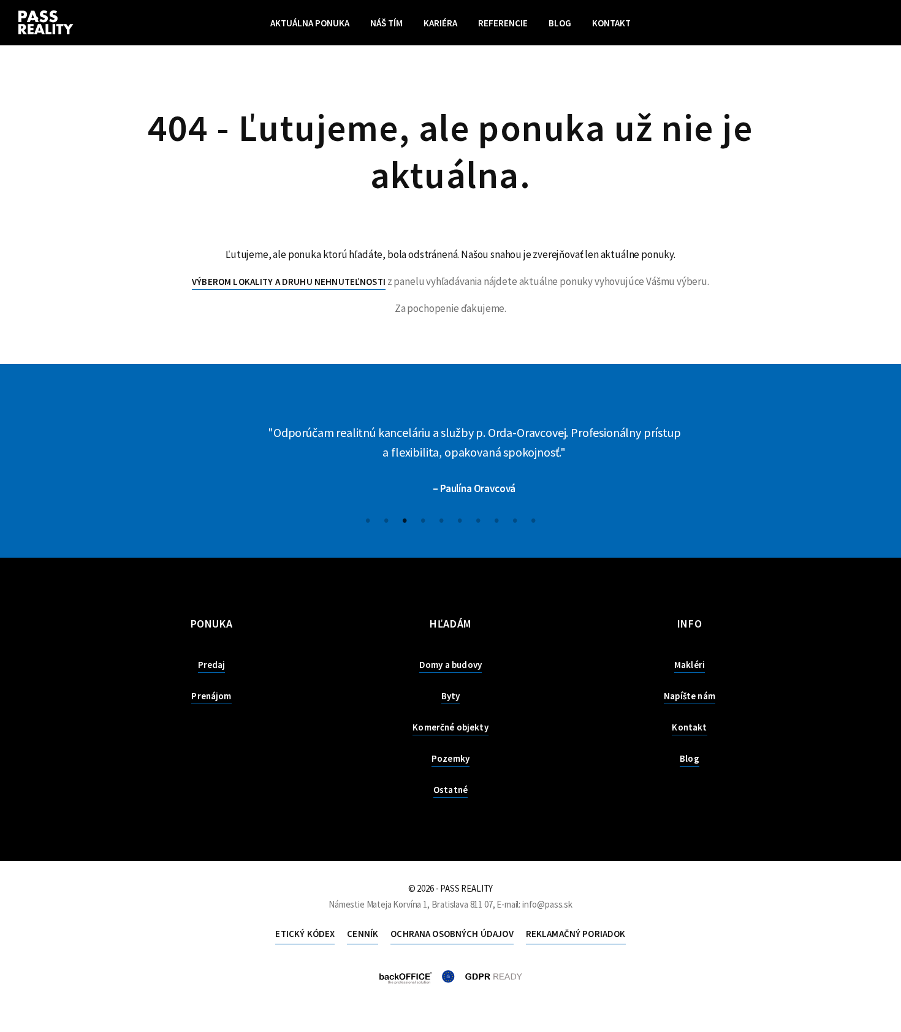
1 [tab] (368, 519)
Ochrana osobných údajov (451, 933)
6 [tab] (460, 519)
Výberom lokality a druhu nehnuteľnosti (289, 281)
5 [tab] (441, 519)
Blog (560, 23)
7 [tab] (478, 519)
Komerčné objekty (450, 727)
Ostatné (450, 789)
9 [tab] (515, 519)
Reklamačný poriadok (576, 933)
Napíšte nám (689, 696)
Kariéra (440, 23)
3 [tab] (404, 519)
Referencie (503, 23)
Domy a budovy (450, 664)
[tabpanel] (450, 461)
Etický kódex (305, 933)
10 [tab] (533, 519)
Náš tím (386, 23)
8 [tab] (496, 519)
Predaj (212, 664)
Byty (450, 696)
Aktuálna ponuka (309, 23)
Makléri (689, 664)
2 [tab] (386, 519)
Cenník (362, 933)
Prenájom (211, 696)
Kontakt (611, 23)
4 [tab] (423, 519)
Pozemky (450, 758)
